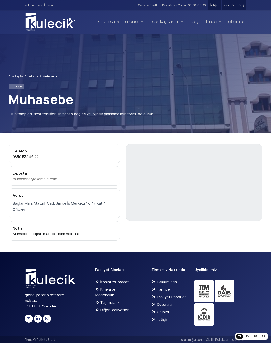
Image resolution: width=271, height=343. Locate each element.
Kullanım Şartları (191, 339)
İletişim (214, 5)
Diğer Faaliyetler (114, 309)
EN (247, 336)
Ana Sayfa (16, 76)
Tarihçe (163, 289)
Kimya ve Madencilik (105, 292)
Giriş (241, 5)
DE (255, 336)
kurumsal (106, 21)
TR (239, 336)
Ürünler (132, 21)
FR (263, 336)
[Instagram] (47, 319)
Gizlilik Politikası (217, 339)
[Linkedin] (38, 319)
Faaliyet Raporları (172, 296)
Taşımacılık (110, 302)
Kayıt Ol (229, 5)
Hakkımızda (167, 281)
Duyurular (165, 304)
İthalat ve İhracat (114, 281)
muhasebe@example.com (35, 178)
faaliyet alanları (203, 21)
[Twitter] (29, 319)
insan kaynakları (164, 21)
